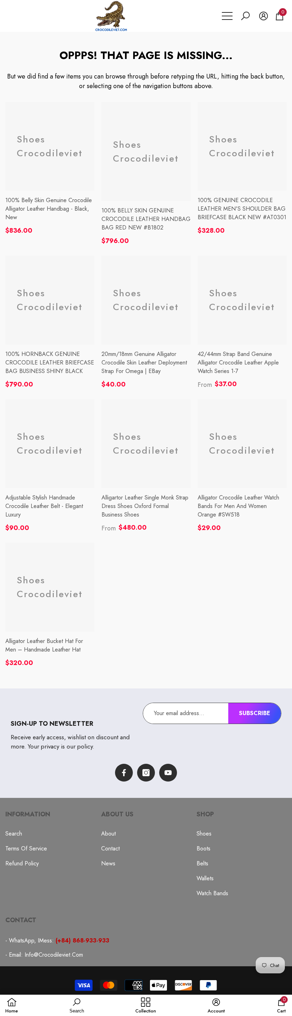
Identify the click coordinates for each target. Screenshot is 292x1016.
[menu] (227, 16)
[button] (245, 16)
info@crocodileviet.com (54, 955)
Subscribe (254, 713)
